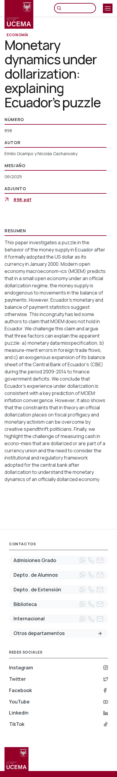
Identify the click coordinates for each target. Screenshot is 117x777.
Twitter (17, 679)
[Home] (18, 14)
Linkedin (18, 712)
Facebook (20, 690)
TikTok (16, 724)
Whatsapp (82, 560)
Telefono (91, 560)
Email (100, 560)
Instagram (21, 667)
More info (100, 633)
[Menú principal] (107, 8)
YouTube (19, 701)
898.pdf (23, 199)
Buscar (60, 8)
